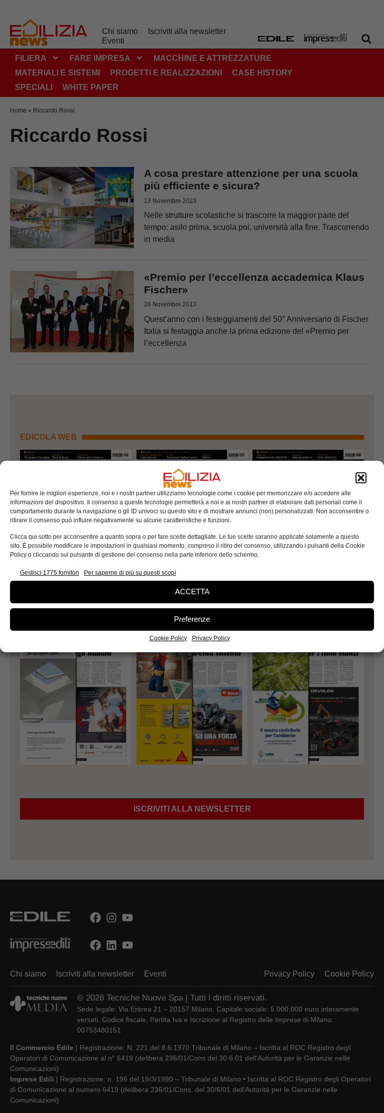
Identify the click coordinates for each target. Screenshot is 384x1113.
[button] (361, 478)
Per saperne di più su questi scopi (130, 572)
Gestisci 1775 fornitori (49, 572)
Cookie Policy (168, 638)
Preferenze (192, 619)
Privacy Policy (211, 638)
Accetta (192, 591)
